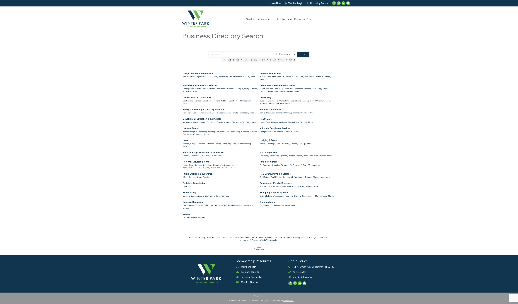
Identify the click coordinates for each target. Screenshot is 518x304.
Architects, (187, 91)
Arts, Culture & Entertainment (198, 73)
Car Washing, (298, 77)
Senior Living (189, 192)
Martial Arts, (248, 205)
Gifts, (262, 196)
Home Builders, (221, 101)
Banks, (262, 113)
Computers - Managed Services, (298, 89)
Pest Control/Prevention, (193, 134)
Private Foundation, (240, 113)
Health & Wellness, (279, 122)
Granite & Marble (291, 132)
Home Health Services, (192, 165)
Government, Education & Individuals (202, 119)
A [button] (228, 60)
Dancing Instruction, (218, 205)
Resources (299, 19)
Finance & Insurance (270, 109)
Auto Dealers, (265, 77)
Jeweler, (323, 196)
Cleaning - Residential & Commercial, (219, 165)
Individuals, (187, 122)
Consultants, (284, 101)
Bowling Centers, (235, 205)
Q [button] (270, 60)
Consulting (265, 97)
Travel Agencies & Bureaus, (278, 144)
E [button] (238, 60)
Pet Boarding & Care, (298, 165)
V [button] (283, 60)
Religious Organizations (195, 183)
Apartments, (299, 177)
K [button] (254, 60)
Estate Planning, (244, 144)
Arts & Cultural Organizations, (195, 77)
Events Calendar (229, 237)
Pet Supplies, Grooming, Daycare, (274, 165)
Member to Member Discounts (250, 237)
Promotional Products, (200, 156)
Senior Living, (188, 196)
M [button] (259, 60)
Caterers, (275, 187)
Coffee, (283, 187)
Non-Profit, (187, 113)
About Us (250, 19)
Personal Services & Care (196, 162)
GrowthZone (288, 300)
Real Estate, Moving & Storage (275, 174)
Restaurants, (265, 187)
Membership (263, 19)
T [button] (278, 60)
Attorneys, (187, 144)
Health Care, (265, 122)
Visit (309, 19)
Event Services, (201, 89)
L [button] (256, 60)
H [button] (247, 60)
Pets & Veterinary (268, 162)
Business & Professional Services (200, 85)
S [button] (275, 60)
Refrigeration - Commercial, (271, 132)
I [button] (249, 60)
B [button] (230, 60)
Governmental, (199, 122)
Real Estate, (265, 177)
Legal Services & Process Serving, (206, 144)
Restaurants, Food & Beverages (276, 183)
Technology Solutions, (321, 89)
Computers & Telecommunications (277, 85)
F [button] (241, 60)
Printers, (186, 156)
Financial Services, (301, 113)
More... (254, 77)
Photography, (188, 89)
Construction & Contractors (197, 97)
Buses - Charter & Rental (284, 205)
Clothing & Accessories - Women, (279, 196)
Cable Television (204, 177)
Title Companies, (229, 144)
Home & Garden (191, 128)
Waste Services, (189, 177)
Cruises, (294, 144)
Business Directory (197, 237)
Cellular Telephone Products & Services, (277, 91)
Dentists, (303, 122)
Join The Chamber (270, 240)
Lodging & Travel (268, 140)
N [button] (262, 60)
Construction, (208, 101)
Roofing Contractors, (217, 132)
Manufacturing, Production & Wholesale (203, 152)
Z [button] (294, 60)
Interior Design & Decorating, (195, 132)
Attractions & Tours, (241, 77)
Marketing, (264, 156)
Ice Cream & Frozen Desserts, (300, 187)
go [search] (304, 54)
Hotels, (263, 144)
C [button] (233, 60)
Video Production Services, (315, 156)
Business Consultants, (269, 101)
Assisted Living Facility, (205, 196)
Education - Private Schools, (219, 122)
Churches (187, 187)
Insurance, (270, 113)
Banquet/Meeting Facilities (194, 217)
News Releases (213, 237)
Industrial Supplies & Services (275, 128)
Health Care (266, 119)
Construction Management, (240, 101)
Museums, (213, 77)
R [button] (273, 60)
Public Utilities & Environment (198, 174)
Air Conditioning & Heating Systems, (242, 132)
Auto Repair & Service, (281, 77)
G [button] (244, 60)
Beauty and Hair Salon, (220, 168)
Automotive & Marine (270, 73)
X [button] (289, 60)
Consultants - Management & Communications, (311, 101)
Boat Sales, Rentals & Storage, (317, 77)
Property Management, (315, 177)
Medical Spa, (293, 122)
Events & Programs (282, 19)
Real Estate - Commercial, (282, 177)
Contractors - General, (192, 101)
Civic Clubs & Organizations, (219, 113)
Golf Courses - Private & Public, (196, 205)
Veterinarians (314, 165)
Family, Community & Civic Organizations (204, 109)
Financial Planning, (284, 113)
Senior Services (222, 196)
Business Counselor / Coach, (272, 104)
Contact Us (322, 237)
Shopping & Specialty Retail (274, 192)
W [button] (286, 60)
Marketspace (298, 237)
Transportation (267, 202)
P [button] (267, 60)
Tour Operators (305, 144)
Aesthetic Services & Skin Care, (196, 168)
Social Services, (199, 113)
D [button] (236, 60)
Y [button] (291, 60)
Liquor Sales (215, 156)
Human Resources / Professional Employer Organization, (233, 89)
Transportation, (266, 205)
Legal (185, 140)
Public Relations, (296, 156)
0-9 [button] (223, 60)
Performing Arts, (225, 77)
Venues (186, 214)
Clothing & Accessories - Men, (307, 196)
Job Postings (310, 237)
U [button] (281, 60)
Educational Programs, (241, 122)
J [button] (251, 60)
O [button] (264, 60)
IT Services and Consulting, (271, 89)
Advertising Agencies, (279, 156)
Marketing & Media (269, 152)
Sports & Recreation (193, 202)
